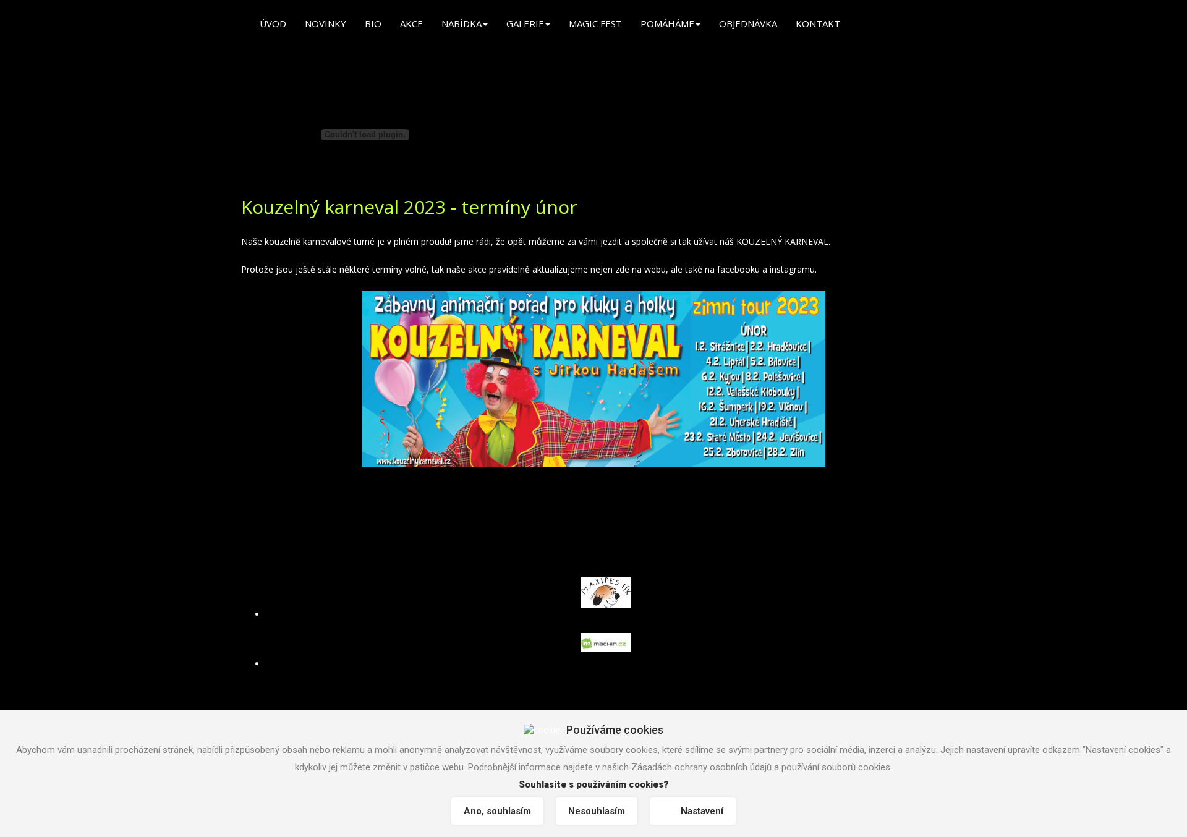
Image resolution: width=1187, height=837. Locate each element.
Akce (411, 23)
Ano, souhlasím (497, 811)
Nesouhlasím (596, 811)
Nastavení (702, 811)
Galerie (525, 23)
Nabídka (461, 23)
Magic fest (595, 23)
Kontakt (818, 23)
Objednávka (748, 23)
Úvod (273, 23)
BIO (373, 23)
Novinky (325, 23)
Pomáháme (667, 23)
